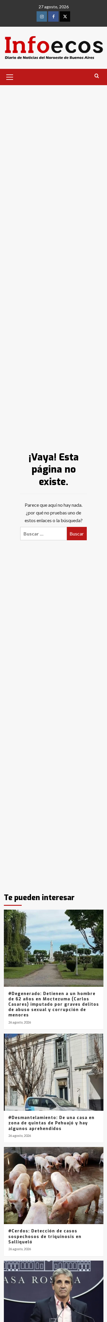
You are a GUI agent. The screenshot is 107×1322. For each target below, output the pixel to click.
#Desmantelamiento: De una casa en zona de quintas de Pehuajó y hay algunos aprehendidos (51, 1123)
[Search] (96, 76)
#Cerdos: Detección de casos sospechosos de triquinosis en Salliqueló (44, 1236)
